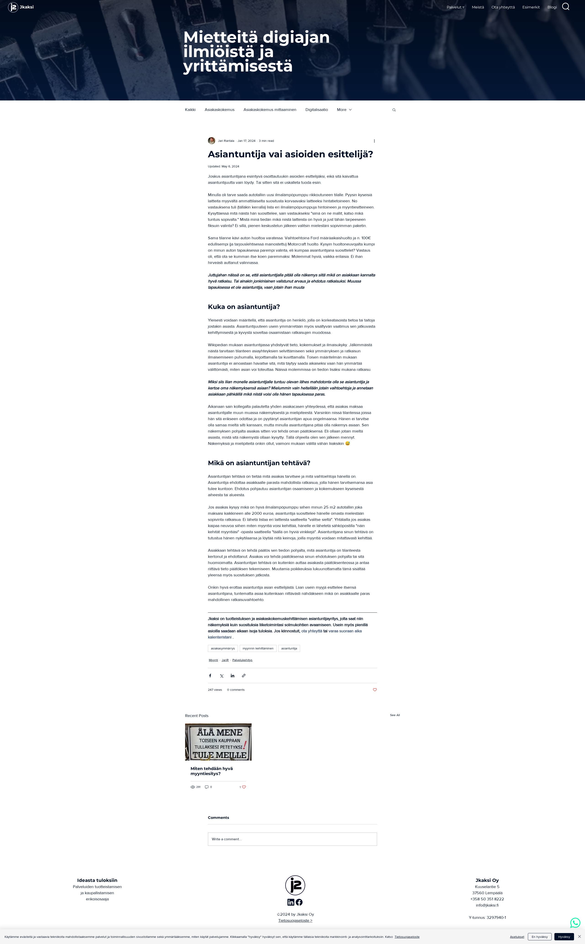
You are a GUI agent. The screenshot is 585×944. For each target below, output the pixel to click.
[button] (394, 109)
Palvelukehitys (242, 660)
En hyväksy (540, 937)
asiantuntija (289, 648)
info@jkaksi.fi (487, 905)
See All (395, 715)
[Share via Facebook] (210, 675)
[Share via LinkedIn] (232, 675)
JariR (225, 660)
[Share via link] (244, 675)
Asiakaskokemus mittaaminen (270, 109)
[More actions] (374, 140)
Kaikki (190, 109)
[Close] (579, 936)
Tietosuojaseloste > (295, 920)
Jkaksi (27, 7)
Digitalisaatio (317, 109)
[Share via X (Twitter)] (221, 675)
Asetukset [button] (517, 937)
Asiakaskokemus (219, 109)
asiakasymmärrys (223, 648)
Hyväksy (564, 937)
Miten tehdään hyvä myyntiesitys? (212, 771)
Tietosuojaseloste (407, 937)
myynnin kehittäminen (258, 648)
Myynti (213, 660)
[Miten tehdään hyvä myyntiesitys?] (218, 742)
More (341, 109)
